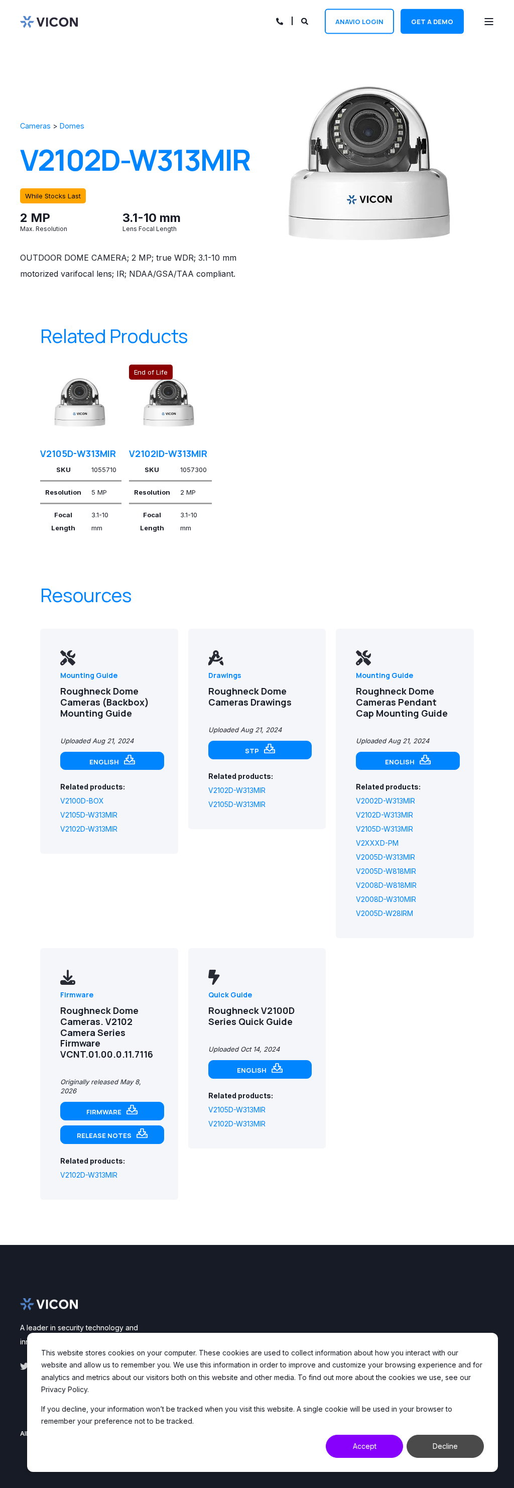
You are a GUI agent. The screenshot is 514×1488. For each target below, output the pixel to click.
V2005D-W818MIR (386, 871)
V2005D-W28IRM (384, 913)
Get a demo (432, 21)
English (104, 761)
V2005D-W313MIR (385, 857)
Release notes (104, 1135)
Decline (445, 1446)
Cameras (35, 126)
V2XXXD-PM (377, 843)
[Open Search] (305, 20)
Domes (72, 126)
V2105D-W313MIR (78, 453)
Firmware (103, 1111)
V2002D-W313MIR (385, 800)
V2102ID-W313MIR (168, 453)
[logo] (49, 1304)
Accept (364, 1446)
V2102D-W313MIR (88, 829)
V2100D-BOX (82, 800)
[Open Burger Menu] (489, 21)
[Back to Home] (49, 21)
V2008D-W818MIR (386, 885)
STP (252, 750)
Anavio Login (359, 21)
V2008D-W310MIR (386, 899)
